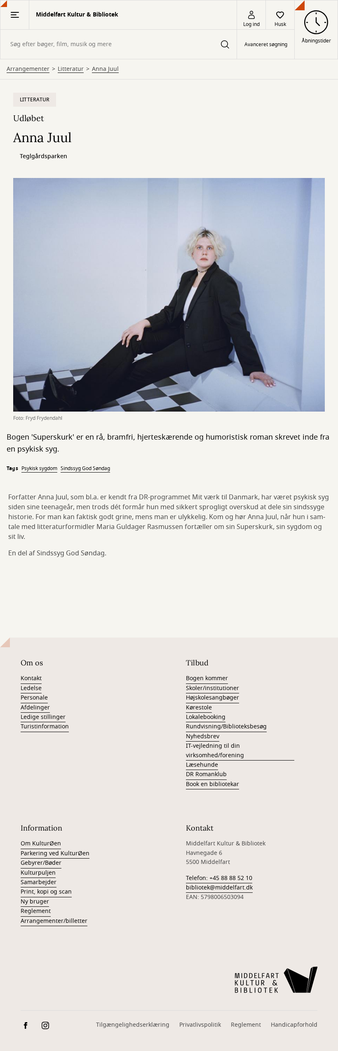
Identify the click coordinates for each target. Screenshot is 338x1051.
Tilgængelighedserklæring (132, 1025)
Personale (34, 697)
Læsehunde (202, 765)
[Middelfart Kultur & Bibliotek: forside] (276, 979)
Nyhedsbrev (202, 736)
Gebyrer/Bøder (41, 863)
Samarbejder (38, 882)
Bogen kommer (207, 678)
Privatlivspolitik (200, 1025)
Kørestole (199, 707)
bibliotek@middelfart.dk (219, 887)
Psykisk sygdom (39, 468)
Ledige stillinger (43, 717)
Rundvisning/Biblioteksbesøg (226, 726)
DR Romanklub (206, 774)
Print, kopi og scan (46, 891)
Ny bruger (35, 901)
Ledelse (31, 688)
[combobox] (118, 44)
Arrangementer (28, 69)
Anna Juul (105, 69)
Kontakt (31, 678)
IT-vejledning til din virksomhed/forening (215, 750)
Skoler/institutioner (212, 688)
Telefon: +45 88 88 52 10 (219, 878)
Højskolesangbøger (212, 697)
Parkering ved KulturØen (55, 853)
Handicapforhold (294, 1025)
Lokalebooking (205, 717)
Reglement (36, 911)
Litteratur (71, 69)
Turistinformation (45, 726)
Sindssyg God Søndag (85, 468)
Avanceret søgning (265, 44)
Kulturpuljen (38, 872)
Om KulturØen (41, 843)
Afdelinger (35, 707)
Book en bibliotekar (212, 784)
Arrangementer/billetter (54, 921)
